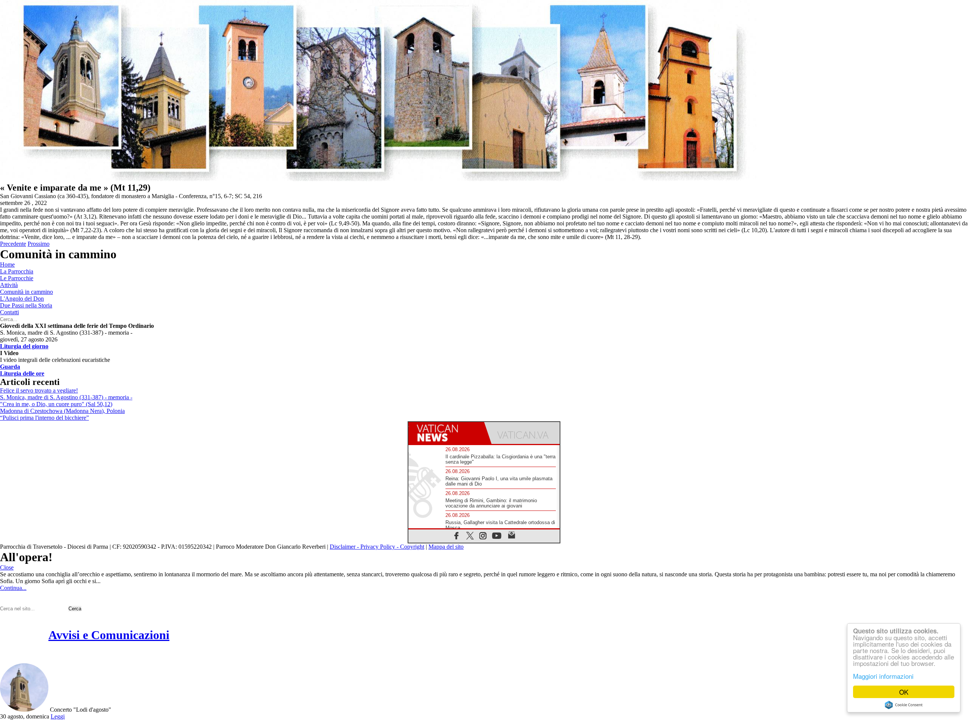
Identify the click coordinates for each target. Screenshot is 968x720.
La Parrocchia (16, 271)
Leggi (58, 716)
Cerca (74, 608)
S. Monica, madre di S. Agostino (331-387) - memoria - (66, 397)
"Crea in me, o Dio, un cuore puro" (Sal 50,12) (56, 404)
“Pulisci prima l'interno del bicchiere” (44, 417)
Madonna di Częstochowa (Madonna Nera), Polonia (62, 411)
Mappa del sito (446, 546)
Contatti (9, 312)
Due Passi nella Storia (26, 305)
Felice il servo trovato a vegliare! (39, 390)
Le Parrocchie (16, 278)
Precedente (13, 244)
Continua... (13, 588)
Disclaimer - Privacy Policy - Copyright (377, 546)
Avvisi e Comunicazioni (108, 635)
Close (7, 567)
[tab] (446, 433)
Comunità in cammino (26, 292)
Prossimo (39, 244)
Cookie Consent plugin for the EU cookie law (904, 705)
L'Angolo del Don (22, 298)
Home (7, 264)
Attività (9, 285)
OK (903, 692)
